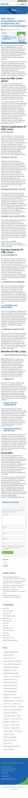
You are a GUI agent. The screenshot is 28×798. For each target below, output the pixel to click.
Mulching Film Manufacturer (10, 712)
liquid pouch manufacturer (10, 706)
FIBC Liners (18, 29)
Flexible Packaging (8, 611)
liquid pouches (16, 703)
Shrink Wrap (6, 635)
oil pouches (6, 719)
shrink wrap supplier (8, 731)
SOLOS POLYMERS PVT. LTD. (18, 787)
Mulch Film (6, 623)
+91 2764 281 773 (5, 776)
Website (4, 538)
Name (4, 528)
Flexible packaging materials (10, 682)
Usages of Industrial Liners (10, 740)
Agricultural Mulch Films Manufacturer (13, 661)
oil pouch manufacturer (16, 719)
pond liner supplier (15, 725)
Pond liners (6, 633)
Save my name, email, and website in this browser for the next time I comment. (13, 547)
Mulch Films (6, 709)
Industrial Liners (7, 618)
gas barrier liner (7, 613)
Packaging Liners (7, 628)
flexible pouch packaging (9, 694)
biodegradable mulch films (10, 670)
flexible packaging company (10, 679)
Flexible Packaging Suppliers (10, 691)
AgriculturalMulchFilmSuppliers (11, 667)
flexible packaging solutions (10, 688)
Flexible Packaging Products (10, 685)
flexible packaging (15, 676)
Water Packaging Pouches (10, 640)
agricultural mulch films (9, 658)
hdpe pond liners (20, 700)
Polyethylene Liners (8, 630)
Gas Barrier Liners (17, 697)
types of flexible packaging (10, 737)
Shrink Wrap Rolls (15, 728)
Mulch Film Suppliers (16, 709)
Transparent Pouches (9, 637)
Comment (5, 514)
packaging (6, 722)
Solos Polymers (13, 497)
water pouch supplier (9, 749)
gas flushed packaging (9, 700)
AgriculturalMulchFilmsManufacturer (12, 664)
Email (4, 533)
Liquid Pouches (7, 620)
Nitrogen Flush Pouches (9, 715)
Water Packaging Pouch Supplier (11, 746)
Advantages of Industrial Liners (11, 652)
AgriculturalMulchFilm (9, 655)
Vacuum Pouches (8, 743)
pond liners (6, 725)
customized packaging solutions (11, 673)
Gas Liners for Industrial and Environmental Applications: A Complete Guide (14, 591)
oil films (19, 715)
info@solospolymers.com (8, 778)
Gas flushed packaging (9, 616)
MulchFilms (21, 706)
